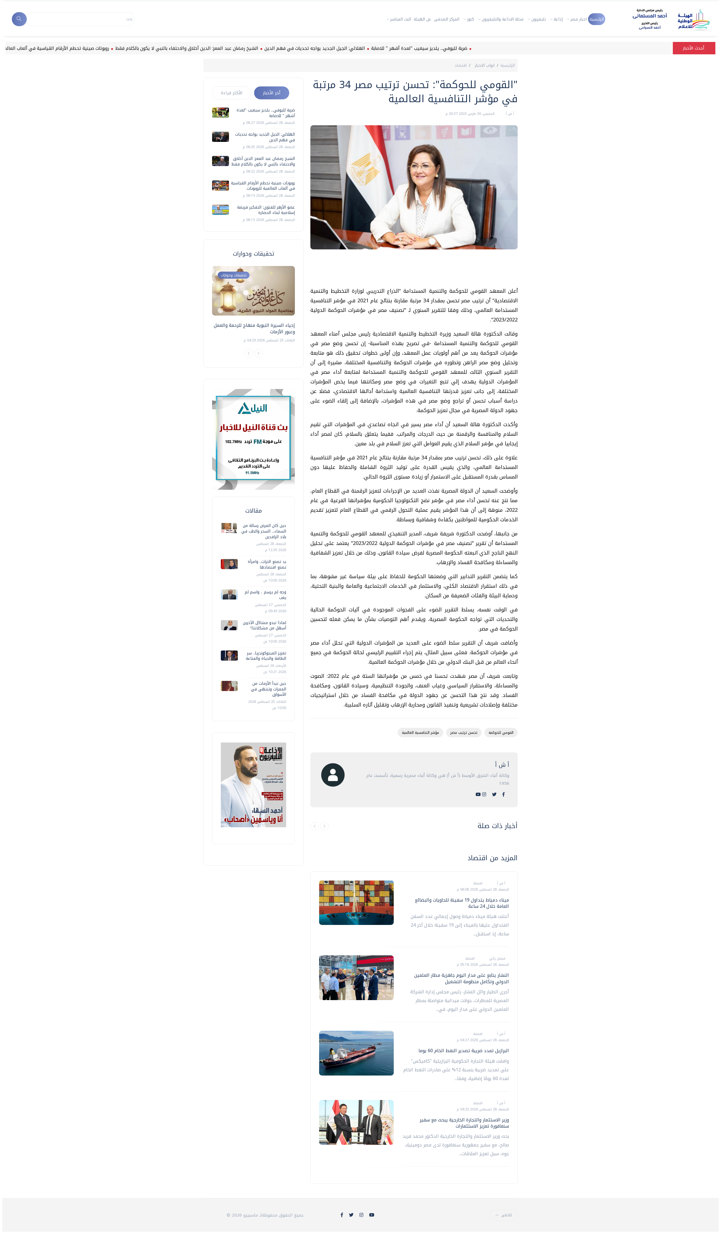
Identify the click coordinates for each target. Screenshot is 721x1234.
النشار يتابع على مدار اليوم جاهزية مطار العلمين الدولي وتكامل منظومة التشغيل (461, 978)
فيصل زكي (496, 958)
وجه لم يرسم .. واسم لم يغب (265, 595)
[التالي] (324, 826)
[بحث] (19, 19)
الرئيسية (596, 19)
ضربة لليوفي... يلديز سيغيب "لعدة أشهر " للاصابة (454, 48)
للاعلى (506, 1215)
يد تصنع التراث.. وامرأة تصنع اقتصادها (267, 564)
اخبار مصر (579, 19)
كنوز (470, 19)
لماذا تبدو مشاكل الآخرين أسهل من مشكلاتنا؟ (264, 625)
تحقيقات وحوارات (233, 275)
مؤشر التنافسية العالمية (420, 732)
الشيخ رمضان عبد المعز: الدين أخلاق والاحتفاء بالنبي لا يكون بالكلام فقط (221, 48)
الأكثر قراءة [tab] (231, 93)
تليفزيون (538, 19)
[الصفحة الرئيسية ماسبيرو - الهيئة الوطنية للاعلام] (664, 19)
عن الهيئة (422, 19)
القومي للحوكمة (501, 732)
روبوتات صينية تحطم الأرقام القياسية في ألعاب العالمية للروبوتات (80, 48)
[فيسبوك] (503, 794)
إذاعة (558, 19)
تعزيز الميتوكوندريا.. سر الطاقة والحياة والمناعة (266, 656)
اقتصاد (461, 65)
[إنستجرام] (484, 794)
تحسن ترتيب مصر (463, 732)
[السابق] (314, 826)
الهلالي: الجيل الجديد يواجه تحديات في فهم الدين (350, 48)
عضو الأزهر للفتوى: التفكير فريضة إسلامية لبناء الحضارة (266, 210)
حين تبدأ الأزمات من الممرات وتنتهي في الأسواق (268, 689)
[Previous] (248, 353)
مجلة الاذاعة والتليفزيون (503, 19)
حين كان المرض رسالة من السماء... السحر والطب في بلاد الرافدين (263, 531)
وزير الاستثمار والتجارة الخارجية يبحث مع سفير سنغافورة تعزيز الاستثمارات (464, 1122)
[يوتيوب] (478, 794)
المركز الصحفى (446, 19)
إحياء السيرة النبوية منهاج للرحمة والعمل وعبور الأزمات (254, 328)
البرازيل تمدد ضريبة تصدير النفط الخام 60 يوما (464, 1050)
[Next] (258, 353)
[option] (253, 304)
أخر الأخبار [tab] (272, 93)
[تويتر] (494, 794)
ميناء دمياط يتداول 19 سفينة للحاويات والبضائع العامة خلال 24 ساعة (462, 903)
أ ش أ (509, 114)
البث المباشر (400, 19)
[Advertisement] (415, 270)
